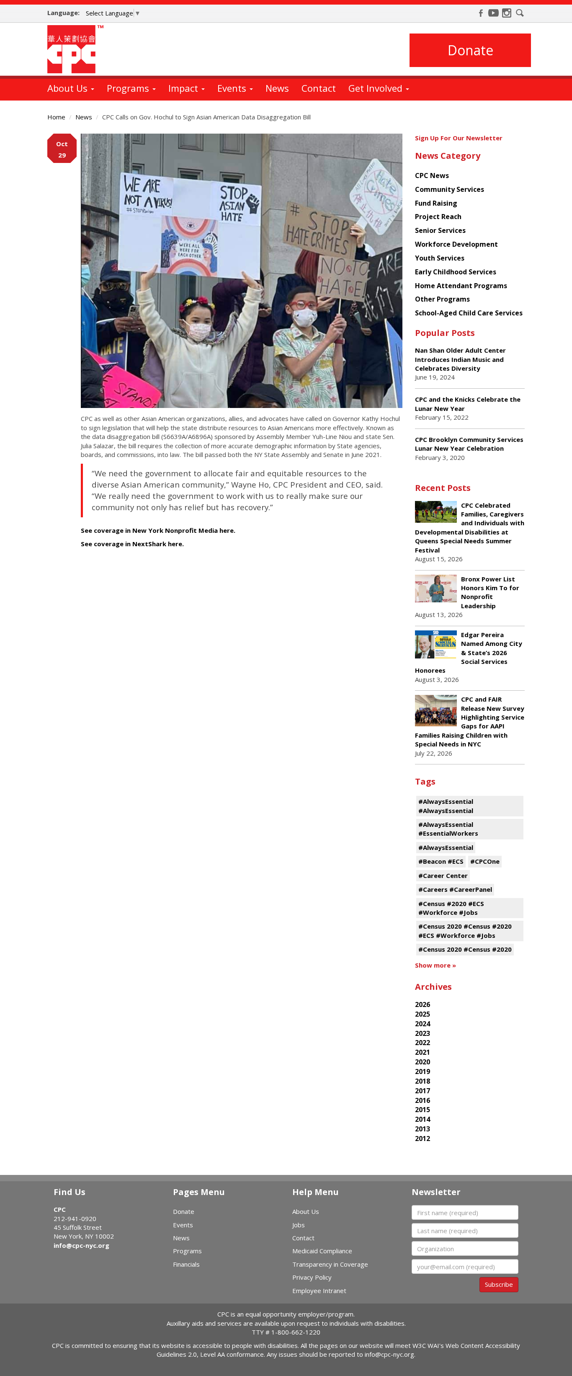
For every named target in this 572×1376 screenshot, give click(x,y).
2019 (422, 1071)
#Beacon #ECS (441, 861)
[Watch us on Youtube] (493, 13)
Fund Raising (436, 203)
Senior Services (440, 230)
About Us (68, 88)
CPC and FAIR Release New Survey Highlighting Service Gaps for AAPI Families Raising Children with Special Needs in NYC (469, 721)
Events (233, 88)
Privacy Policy (312, 1277)
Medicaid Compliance (322, 1251)
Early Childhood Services (455, 271)
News (277, 88)
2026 (422, 1004)
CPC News (432, 175)
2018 (422, 1081)
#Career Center (443, 875)
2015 (422, 1109)
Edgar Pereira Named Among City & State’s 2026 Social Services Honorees (468, 652)
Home (56, 117)
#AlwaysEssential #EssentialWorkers (448, 828)
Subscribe (499, 1284)
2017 (422, 1090)
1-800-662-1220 (295, 1332)
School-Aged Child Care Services (469, 313)
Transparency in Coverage (330, 1264)
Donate (470, 50)
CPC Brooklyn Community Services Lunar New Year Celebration (469, 443)
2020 (422, 1061)
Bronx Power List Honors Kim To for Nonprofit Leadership (490, 592)
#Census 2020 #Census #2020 (465, 949)
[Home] (78, 49)
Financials (186, 1264)
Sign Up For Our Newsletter (458, 138)
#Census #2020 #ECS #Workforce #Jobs (451, 907)
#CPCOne (485, 861)
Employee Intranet (319, 1290)
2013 (422, 1128)
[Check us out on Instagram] (506, 13)
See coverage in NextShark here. (132, 544)
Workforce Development (456, 244)
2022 (422, 1042)
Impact (184, 88)
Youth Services (439, 258)
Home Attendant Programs (461, 285)
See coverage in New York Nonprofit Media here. (158, 530)
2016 (422, 1100)
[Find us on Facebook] (480, 13)
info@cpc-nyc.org (81, 1245)
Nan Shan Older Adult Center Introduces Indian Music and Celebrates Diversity (460, 359)
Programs (129, 88)
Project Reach (438, 216)
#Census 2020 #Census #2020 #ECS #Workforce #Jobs (465, 930)
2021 (422, 1052)
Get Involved (376, 88)
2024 (422, 1023)
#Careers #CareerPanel (455, 889)
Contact (318, 88)
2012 (422, 1138)
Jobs (298, 1225)
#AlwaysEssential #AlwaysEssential (445, 805)
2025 (422, 1014)
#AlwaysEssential (445, 847)
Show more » (435, 965)
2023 (422, 1033)
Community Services (449, 189)
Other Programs (442, 299)
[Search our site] (520, 13)
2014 (422, 1119)
